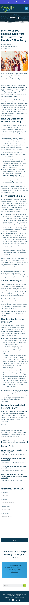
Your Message (5, 513)
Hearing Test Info (7, 48)
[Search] (24, 585)
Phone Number (5, 506)
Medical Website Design (11, 597)
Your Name (4, 492)
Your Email (4, 499)
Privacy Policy (11, 595)
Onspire (22, 597)
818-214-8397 (14, 572)
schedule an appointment (12, 436)
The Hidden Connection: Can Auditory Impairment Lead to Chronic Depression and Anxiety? (14, 476)
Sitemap (19, 595)
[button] (26, 8)
